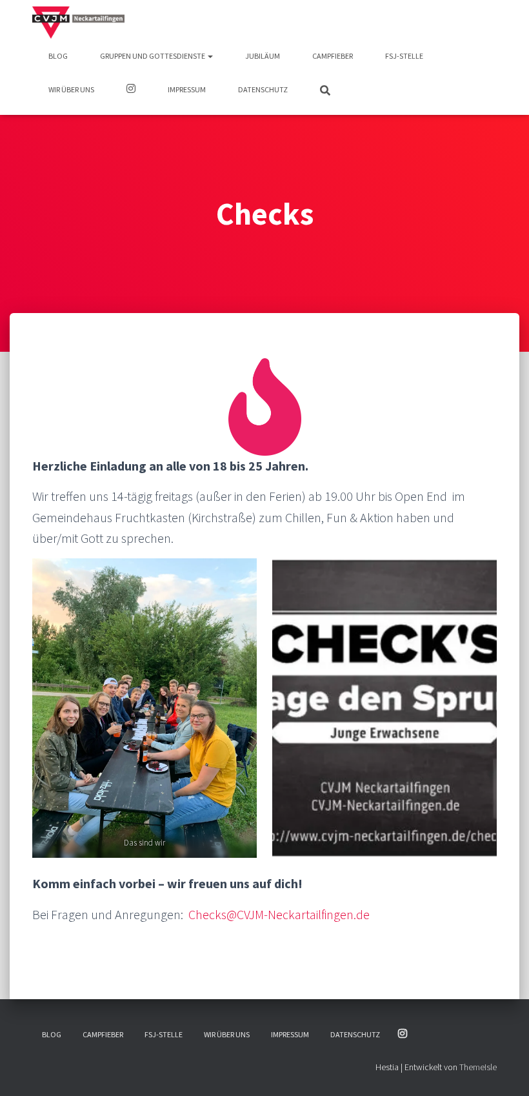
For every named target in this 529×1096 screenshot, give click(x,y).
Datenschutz (263, 89)
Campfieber (332, 56)
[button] (209, 56)
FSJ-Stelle (404, 56)
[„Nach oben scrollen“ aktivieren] (503, 1070)
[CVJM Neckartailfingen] (78, 22)
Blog (58, 56)
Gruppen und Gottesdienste (153, 56)
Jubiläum (262, 56)
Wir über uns (71, 89)
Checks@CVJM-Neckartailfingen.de (279, 914)
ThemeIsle (478, 1067)
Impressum (187, 89)
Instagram (131, 90)
